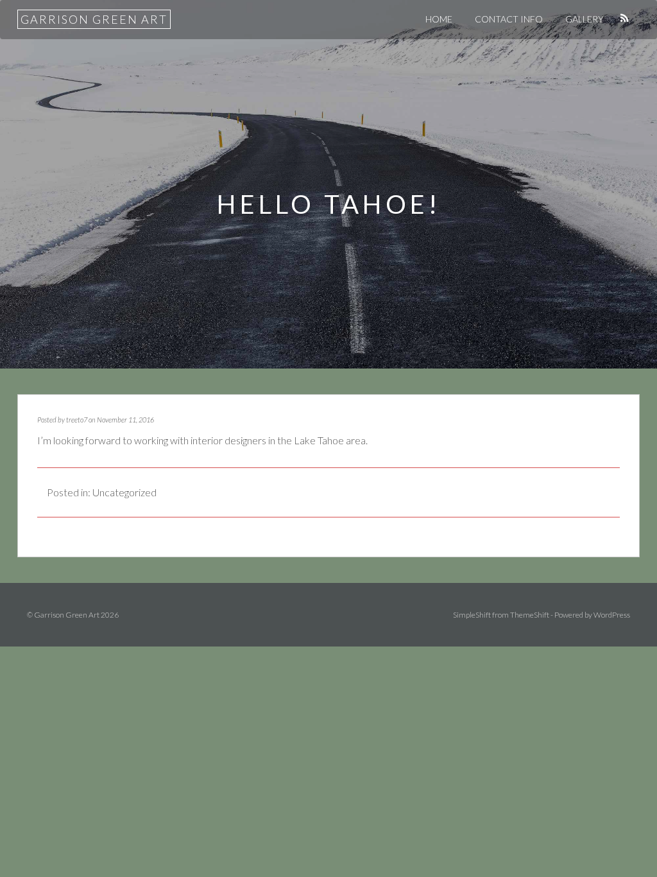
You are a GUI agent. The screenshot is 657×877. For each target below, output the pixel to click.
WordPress (611, 615)
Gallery (584, 18)
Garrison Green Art (94, 19)
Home (438, 18)
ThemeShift (529, 615)
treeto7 (76, 419)
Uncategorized (124, 492)
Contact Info (509, 18)
